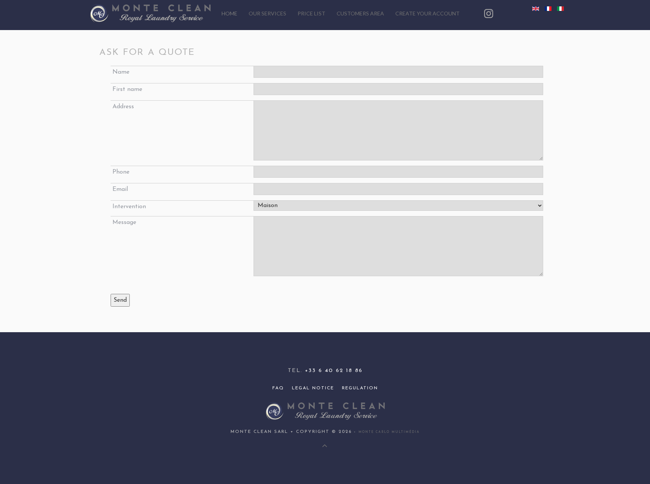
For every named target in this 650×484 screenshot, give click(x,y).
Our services (267, 13)
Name (120, 72)
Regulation (360, 388)
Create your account (427, 13)
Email (120, 189)
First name (127, 89)
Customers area (360, 13)
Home (229, 13)
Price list (311, 13)
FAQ (278, 388)
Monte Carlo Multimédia (389, 432)
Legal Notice (313, 388)
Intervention (129, 207)
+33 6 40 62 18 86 (334, 371)
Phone (120, 172)
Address (123, 107)
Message (124, 222)
